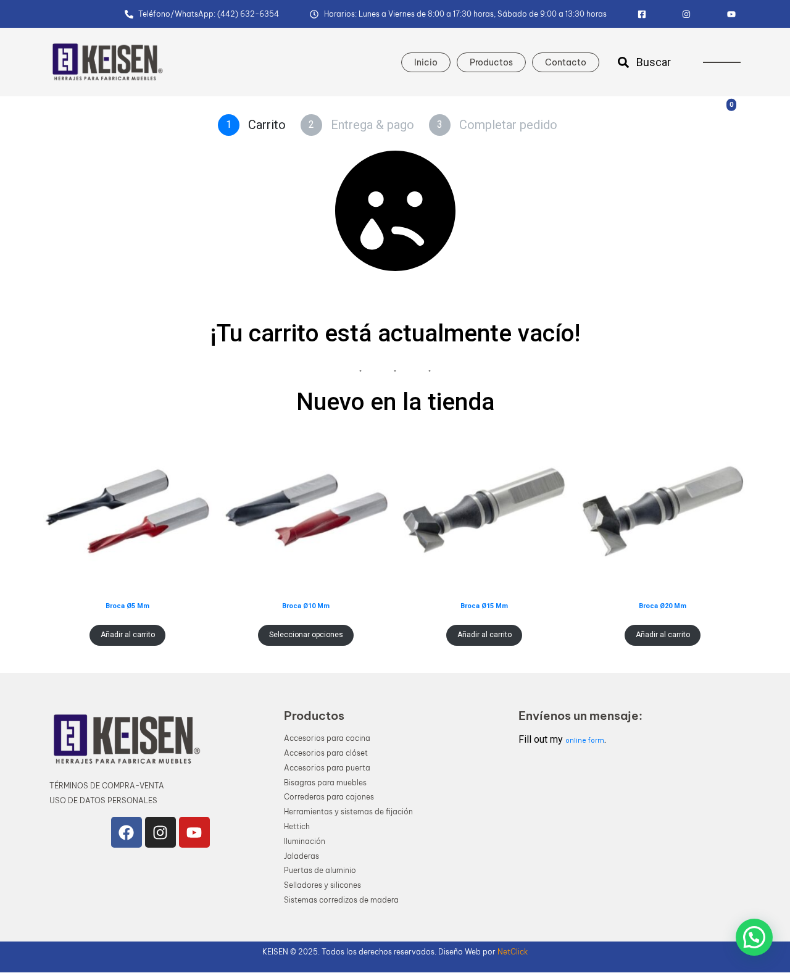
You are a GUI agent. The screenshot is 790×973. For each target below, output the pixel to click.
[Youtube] (194, 832)
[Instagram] (160, 832)
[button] (754, 937)
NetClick (512, 951)
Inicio (426, 62)
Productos (491, 62)
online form (584, 741)
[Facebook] (126, 832)
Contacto (565, 62)
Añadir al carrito (128, 634)
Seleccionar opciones (306, 634)
